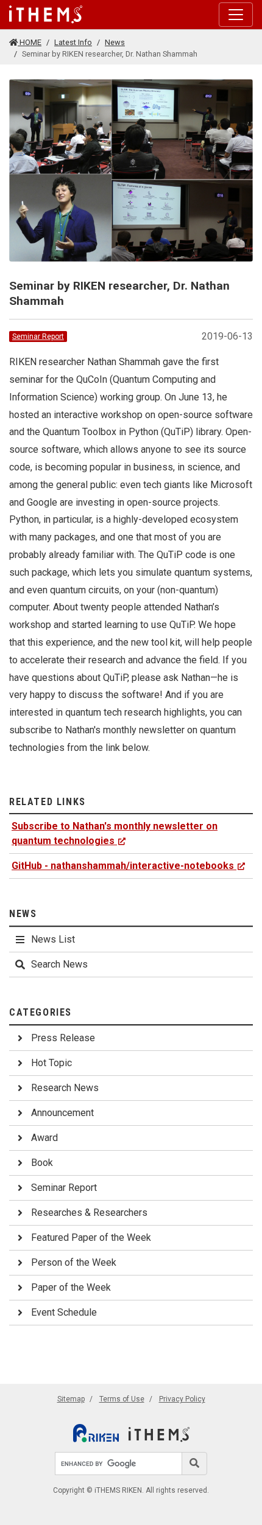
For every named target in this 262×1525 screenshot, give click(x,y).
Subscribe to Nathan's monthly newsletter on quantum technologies (115, 833)
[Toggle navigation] (236, 14)
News (115, 42)
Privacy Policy (182, 1399)
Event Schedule (64, 1312)
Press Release (63, 1038)
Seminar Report (38, 336)
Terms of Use (121, 1399)
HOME (29, 42)
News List (53, 939)
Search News (59, 964)
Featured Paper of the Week (91, 1237)
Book (42, 1162)
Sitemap (71, 1399)
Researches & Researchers (89, 1212)
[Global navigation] (45, 14)
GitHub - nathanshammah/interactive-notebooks (123, 865)
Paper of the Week (71, 1287)
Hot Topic (51, 1063)
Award (44, 1137)
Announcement (62, 1112)
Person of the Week (73, 1262)
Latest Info (73, 42)
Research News (65, 1088)
